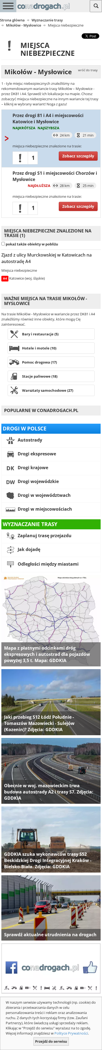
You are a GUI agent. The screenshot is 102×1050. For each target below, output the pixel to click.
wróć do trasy (88, 70)
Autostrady (29, 440)
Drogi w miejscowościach (44, 509)
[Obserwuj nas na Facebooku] (51, 967)
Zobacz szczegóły (78, 155)
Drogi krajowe (32, 468)
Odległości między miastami (48, 564)
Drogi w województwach (44, 495)
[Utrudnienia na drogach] (51, 907)
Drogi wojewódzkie (38, 481)
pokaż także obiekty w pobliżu (32, 244)
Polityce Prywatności (71, 1033)
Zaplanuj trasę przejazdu (44, 536)
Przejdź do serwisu (51, 1041)
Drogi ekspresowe (36, 454)
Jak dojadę (28, 549)
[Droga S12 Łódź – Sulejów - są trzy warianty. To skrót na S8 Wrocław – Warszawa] (51, 701)
